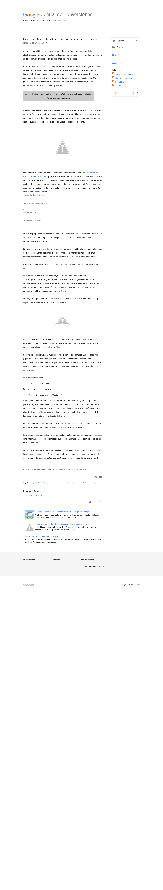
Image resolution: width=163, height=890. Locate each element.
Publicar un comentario (35, 495)
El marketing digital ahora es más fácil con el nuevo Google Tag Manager (62, 512)
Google (123, 585)
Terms (138, 585)
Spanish (97, 483)
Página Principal (118, 63)
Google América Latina (123, 78)
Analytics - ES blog (36, 483)
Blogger (102, 566)
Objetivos (70, 483)
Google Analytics (49, 483)
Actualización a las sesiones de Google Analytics (43, 536)
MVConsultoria (68, 469)
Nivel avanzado (61, 483)
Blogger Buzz (117, 55)
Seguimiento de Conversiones (84, 483)
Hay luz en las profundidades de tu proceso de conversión (60, 39)
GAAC (76, 469)
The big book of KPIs (37, 176)
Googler (118, 86)
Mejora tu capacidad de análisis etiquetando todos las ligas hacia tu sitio (62, 524)
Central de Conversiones (124, 74)
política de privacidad (34, 454)
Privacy (131, 585)
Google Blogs (119, 82)
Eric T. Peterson (88, 172)
